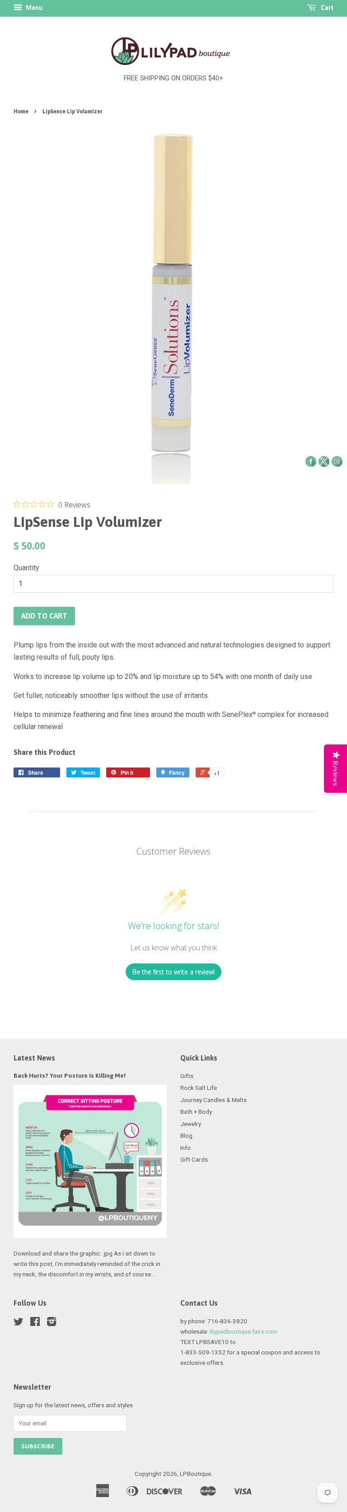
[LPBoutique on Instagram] (51, 1323)
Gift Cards (194, 1159)
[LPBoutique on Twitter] (18, 1323)
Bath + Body (196, 1111)
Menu (33, 7)
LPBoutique (195, 1473)
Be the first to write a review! (173, 972)
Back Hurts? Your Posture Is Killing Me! (70, 1075)
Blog (186, 1135)
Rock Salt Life (198, 1087)
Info (185, 1147)
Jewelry (190, 1123)
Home (21, 111)
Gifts (186, 1075)
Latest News (34, 1058)
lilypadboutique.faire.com (243, 1331)
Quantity (26, 567)
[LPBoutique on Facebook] (35, 1323)
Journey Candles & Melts (213, 1099)
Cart (326, 7)
